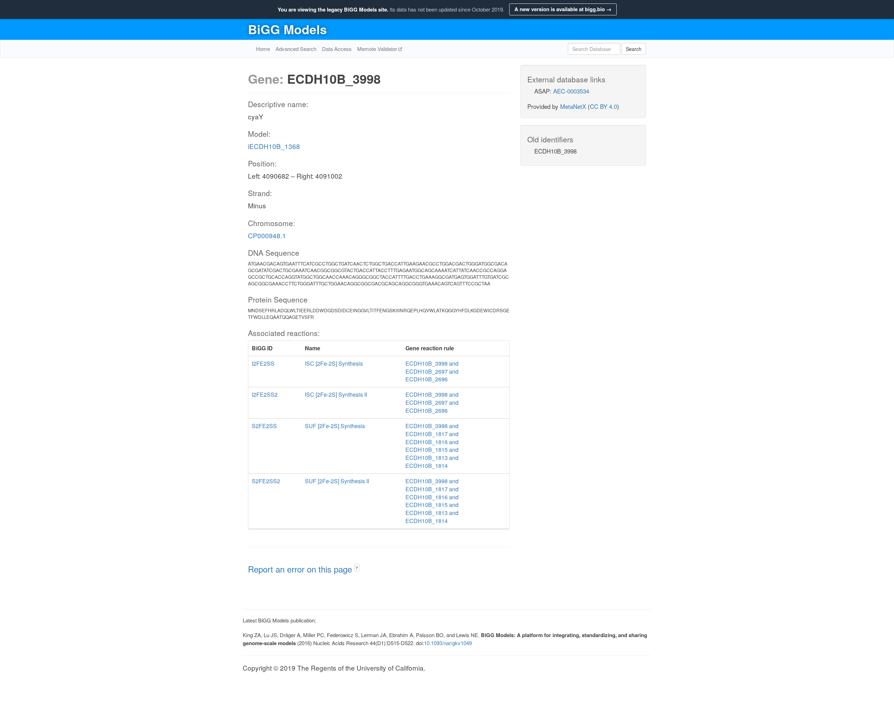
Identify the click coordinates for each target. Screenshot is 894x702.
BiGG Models (287, 29)
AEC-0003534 (571, 91)
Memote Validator (377, 48)
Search (634, 48)
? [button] (357, 568)
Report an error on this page (301, 569)
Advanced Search (296, 48)
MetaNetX (573, 106)
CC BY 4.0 (603, 106)
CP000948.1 (267, 235)
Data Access (337, 48)
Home (263, 48)
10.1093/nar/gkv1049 (448, 643)
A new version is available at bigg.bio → (562, 9)
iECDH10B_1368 (274, 146)
